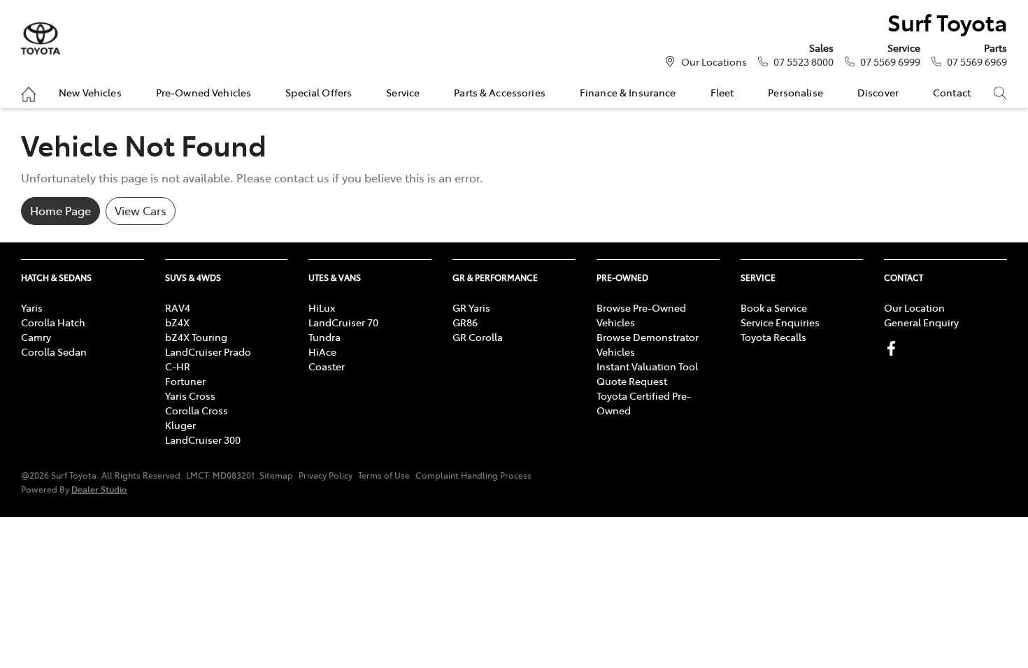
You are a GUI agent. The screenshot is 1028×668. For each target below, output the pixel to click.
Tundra (324, 337)
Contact (952, 92)
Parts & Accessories (499, 92)
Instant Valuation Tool (647, 366)
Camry (36, 337)
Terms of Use (384, 475)
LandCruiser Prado (208, 351)
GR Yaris (471, 307)
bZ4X (177, 322)
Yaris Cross (190, 395)
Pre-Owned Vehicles (204, 92)
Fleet (722, 92)
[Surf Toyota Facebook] (894, 348)
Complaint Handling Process (473, 475)
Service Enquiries (780, 322)
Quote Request (632, 381)
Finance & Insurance (628, 92)
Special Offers (318, 92)
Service (403, 92)
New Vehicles (90, 92)
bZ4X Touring (196, 337)
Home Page (60, 210)
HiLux (321, 307)
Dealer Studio (99, 489)
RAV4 (177, 307)
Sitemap (276, 475)
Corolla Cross (196, 410)
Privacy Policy (325, 475)
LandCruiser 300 (203, 439)
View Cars (140, 210)
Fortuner (185, 381)
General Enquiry (921, 322)
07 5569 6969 (977, 61)
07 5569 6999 (890, 61)
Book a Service (774, 307)
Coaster (326, 366)
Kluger (180, 425)
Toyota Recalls (773, 337)
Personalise (795, 92)
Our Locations (714, 61)
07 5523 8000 (803, 61)
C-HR (177, 366)
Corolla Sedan (54, 351)
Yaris (32, 307)
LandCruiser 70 (343, 322)
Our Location (914, 307)
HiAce (322, 351)
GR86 (465, 322)
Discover (878, 92)
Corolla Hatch (53, 322)
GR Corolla (477, 337)
